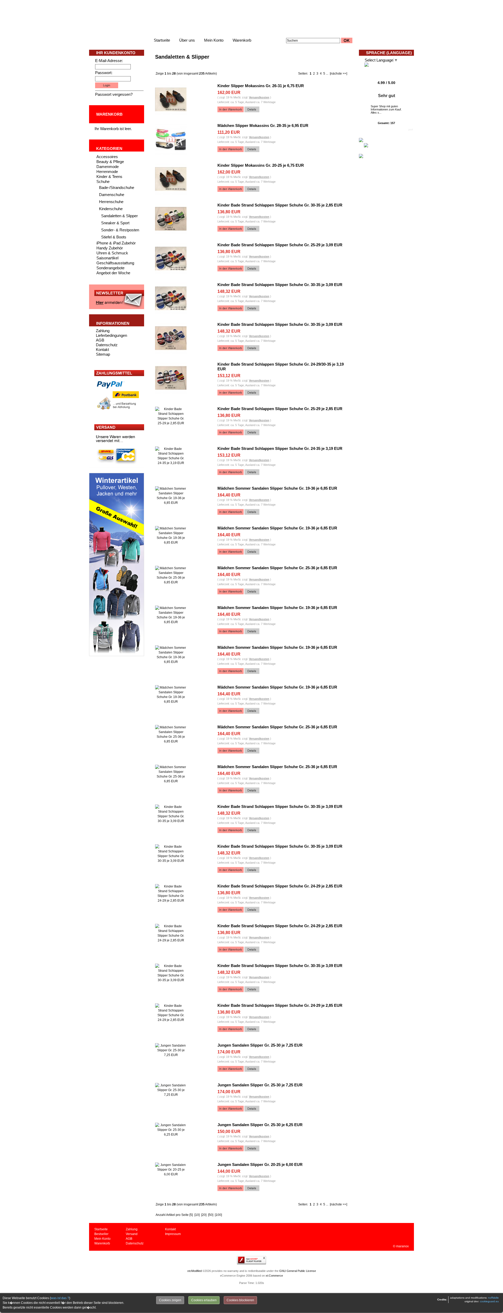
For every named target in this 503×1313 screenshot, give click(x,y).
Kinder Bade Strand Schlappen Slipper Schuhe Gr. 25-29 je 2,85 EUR (279, 408)
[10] (197, 1215)
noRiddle (493, 1297)
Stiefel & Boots (113, 237)
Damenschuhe (111, 194)
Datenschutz (107, 345)
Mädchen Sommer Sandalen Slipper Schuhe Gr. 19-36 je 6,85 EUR (277, 488)
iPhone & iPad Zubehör (116, 243)
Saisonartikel (107, 258)
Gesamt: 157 (386, 123)
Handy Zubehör (109, 248)
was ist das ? (60, 1298)
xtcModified (194, 1270)
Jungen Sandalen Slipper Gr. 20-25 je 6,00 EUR (260, 1164)
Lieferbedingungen (111, 335)
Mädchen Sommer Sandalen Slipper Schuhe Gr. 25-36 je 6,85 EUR (277, 568)
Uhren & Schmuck (112, 253)
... (327, 73)
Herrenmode (107, 171)
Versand (132, 1234)
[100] (218, 1215)
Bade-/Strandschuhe (116, 187)
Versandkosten (259, 97)
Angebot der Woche (113, 273)
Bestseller (101, 1234)
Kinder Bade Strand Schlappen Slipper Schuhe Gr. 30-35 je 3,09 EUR (279, 284)
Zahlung (103, 330)
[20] (203, 1215)
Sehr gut (386, 95)
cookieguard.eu (489, 1301)
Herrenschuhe (111, 201)
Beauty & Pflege (110, 161)
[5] (191, 1215)
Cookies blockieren (240, 1300)
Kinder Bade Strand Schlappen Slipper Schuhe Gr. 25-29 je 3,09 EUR (279, 245)
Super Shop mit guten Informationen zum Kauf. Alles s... (386, 109)
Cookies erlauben (204, 1300)
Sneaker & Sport (115, 223)
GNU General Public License (297, 1270)
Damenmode (107, 166)
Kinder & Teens (109, 176)
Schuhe (103, 181)
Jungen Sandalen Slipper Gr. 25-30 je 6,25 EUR (260, 1124)
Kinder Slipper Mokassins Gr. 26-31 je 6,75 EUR (260, 85)
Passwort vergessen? (114, 94)
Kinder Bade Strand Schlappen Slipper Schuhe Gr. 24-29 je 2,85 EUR (279, 886)
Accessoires (107, 156)
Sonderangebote (110, 268)
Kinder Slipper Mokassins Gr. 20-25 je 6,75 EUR (260, 165)
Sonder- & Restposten (120, 230)
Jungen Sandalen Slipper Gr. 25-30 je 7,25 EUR (260, 1045)
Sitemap (103, 354)
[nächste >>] (338, 73)
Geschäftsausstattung (115, 263)
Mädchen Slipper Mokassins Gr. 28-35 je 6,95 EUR (262, 125)
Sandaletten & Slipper (119, 216)
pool (410, 129)
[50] (210, 1215)
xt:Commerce (274, 1275)
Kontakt (102, 349)
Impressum (173, 1234)
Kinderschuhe (111, 208)
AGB (100, 340)
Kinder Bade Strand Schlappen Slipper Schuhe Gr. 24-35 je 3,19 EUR (279, 448)
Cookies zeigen (170, 1300)
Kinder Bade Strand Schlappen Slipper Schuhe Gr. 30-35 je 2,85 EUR (279, 205)
